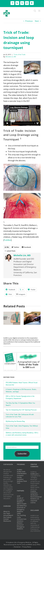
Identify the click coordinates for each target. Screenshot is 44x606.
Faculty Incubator (20, 478)
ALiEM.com (34, 474)
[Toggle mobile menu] (39, 11)
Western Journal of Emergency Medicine (20, 526)
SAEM (19, 513)
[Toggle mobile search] (35, 11)
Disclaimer (17, 547)
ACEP (18, 496)
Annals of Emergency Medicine (20, 500)
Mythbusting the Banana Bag (15, 421)
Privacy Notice (26, 547)
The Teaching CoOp (21, 516)
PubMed (7, 240)
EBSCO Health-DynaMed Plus (22, 505)
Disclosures (7, 521)
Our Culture (7, 517)
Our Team (6, 513)
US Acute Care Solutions (21, 520)
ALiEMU (19, 470)
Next (37, 21)
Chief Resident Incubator (22, 474)
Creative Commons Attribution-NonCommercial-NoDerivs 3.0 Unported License (36, 497)
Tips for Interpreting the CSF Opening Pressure (21, 410)
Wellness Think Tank (22, 482)
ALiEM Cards (21, 471)
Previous (29, 21)
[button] (5, 318)
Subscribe (22, 454)
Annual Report (8, 515)
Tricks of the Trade (19, 54)
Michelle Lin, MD (11, 57)
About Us (6, 511)
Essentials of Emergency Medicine (21, 509)
